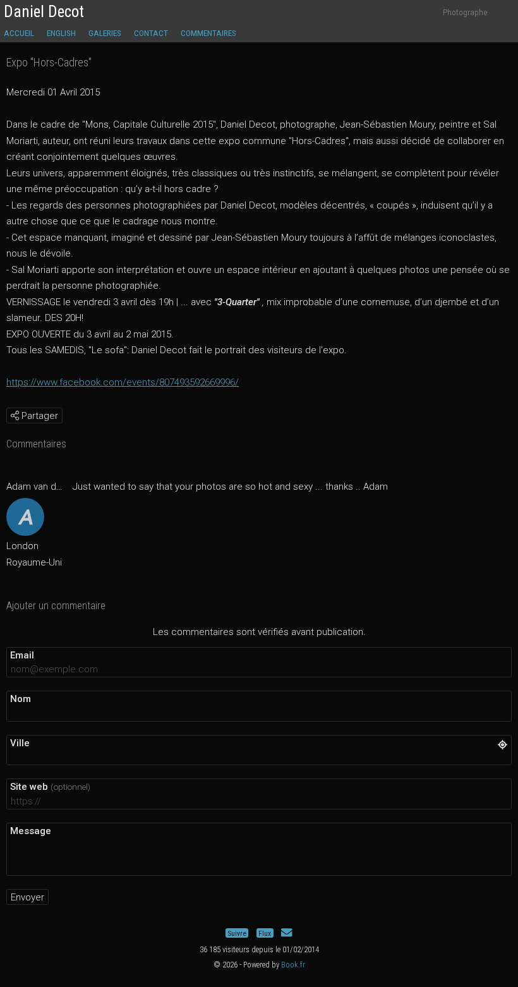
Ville (20, 743)
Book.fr (293, 964)
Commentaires (208, 33)
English (61, 33)
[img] (15, 415)
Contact (151, 33)
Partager (38, 415)
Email (22, 655)
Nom (20, 699)
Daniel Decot (44, 12)
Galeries (104, 33)
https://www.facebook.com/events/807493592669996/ (122, 382)
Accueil (19, 33)
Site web (50, 786)
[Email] (286, 932)
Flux (264, 932)
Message (30, 831)
